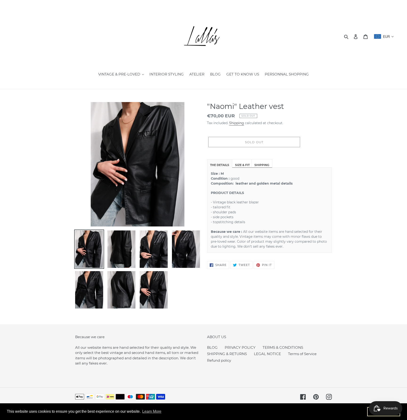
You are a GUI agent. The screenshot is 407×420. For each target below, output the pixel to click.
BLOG (212, 347)
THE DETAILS (219, 165)
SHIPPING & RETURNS (227, 354)
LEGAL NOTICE (267, 354)
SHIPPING (261, 165)
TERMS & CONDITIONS (283, 347)
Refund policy (219, 360)
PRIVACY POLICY (240, 347)
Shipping (236, 123)
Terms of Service (302, 354)
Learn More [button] (151, 411)
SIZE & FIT (242, 165)
